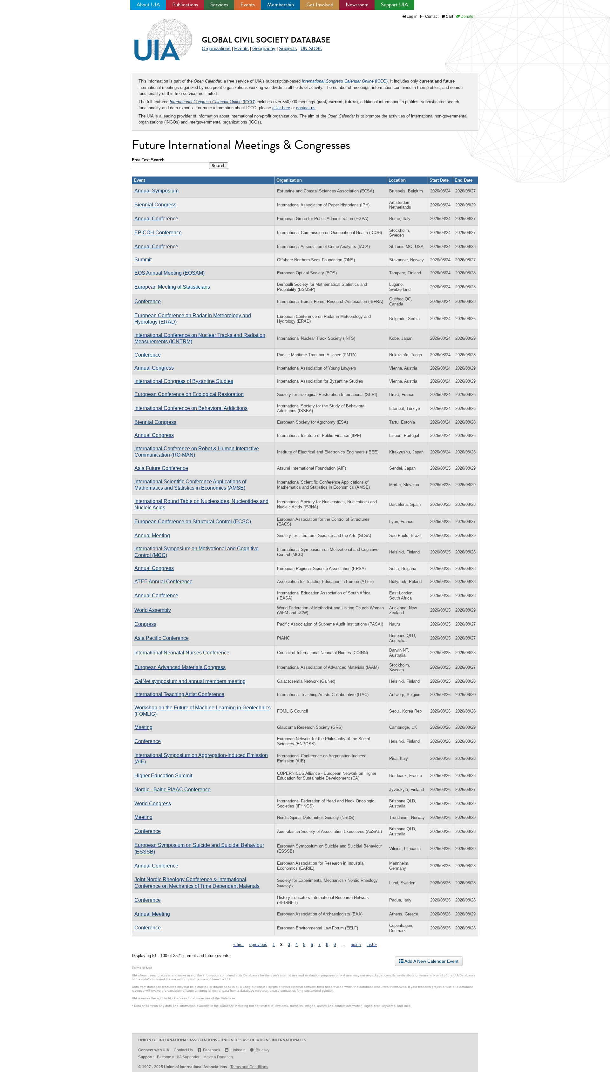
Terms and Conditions (249, 1067)
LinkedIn (238, 1050)
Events (248, 5)
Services (219, 5)
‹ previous (258, 944)
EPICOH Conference (158, 232)
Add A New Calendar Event (430, 961)
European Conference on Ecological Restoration (189, 394)
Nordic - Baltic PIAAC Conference (172, 789)
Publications (185, 5)
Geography (263, 48)
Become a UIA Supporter (178, 1057)
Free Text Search (148, 159)
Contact (431, 16)
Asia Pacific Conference (161, 638)
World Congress (152, 803)
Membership (280, 5)
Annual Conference (156, 218)
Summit (143, 259)
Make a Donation (218, 1057)
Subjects (288, 48)
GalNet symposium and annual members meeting (190, 681)
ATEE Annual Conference (163, 581)
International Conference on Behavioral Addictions (190, 408)
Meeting (143, 727)
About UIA (148, 5)
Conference (147, 301)
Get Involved (319, 5)
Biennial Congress (155, 204)
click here (281, 107)
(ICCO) (345, 81)
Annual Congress (154, 368)
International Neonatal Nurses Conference (181, 652)
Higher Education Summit (163, 775)
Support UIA (394, 5)
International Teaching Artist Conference (179, 694)
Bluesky (262, 1050)
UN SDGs (311, 48)
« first (238, 944)
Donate (466, 16)
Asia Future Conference (161, 468)
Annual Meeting (152, 535)
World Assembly (152, 610)
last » (372, 944)
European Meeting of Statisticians (172, 287)
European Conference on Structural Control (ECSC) (192, 521)
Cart (449, 16)
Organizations (216, 48)
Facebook (211, 1050)
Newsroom (357, 5)
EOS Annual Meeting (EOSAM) (169, 273)
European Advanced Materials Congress (180, 667)
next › (356, 944)
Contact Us (183, 1050)
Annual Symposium (156, 190)
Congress (145, 624)
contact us (305, 107)
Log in (412, 16)
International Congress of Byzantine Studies (183, 381)
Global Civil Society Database (266, 40)
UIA (156, 36)
